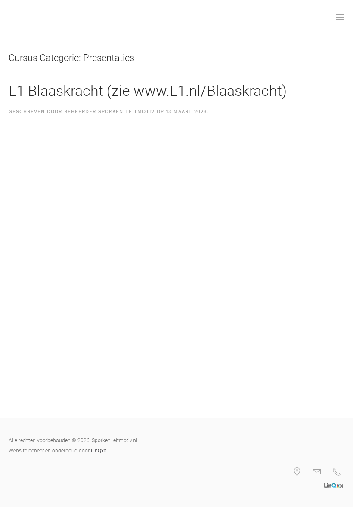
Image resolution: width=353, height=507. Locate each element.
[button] (340, 17)
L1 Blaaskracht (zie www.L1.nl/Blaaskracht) (148, 90)
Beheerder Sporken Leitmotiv (109, 111)
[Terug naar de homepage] (10, 17)
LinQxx (98, 451)
